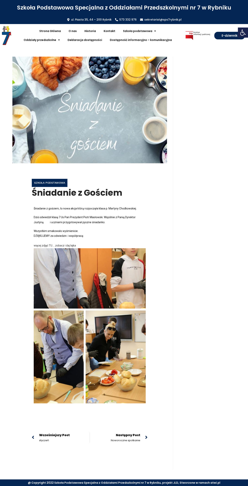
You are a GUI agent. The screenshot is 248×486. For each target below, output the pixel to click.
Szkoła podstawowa (49, 182)
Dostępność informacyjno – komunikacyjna (141, 40)
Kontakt (109, 31)
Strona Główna (50, 31)
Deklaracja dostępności (85, 40)
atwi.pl (215, 483)
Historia (90, 31)
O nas (73, 31)
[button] (243, 33)
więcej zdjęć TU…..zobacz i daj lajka (55, 245)
